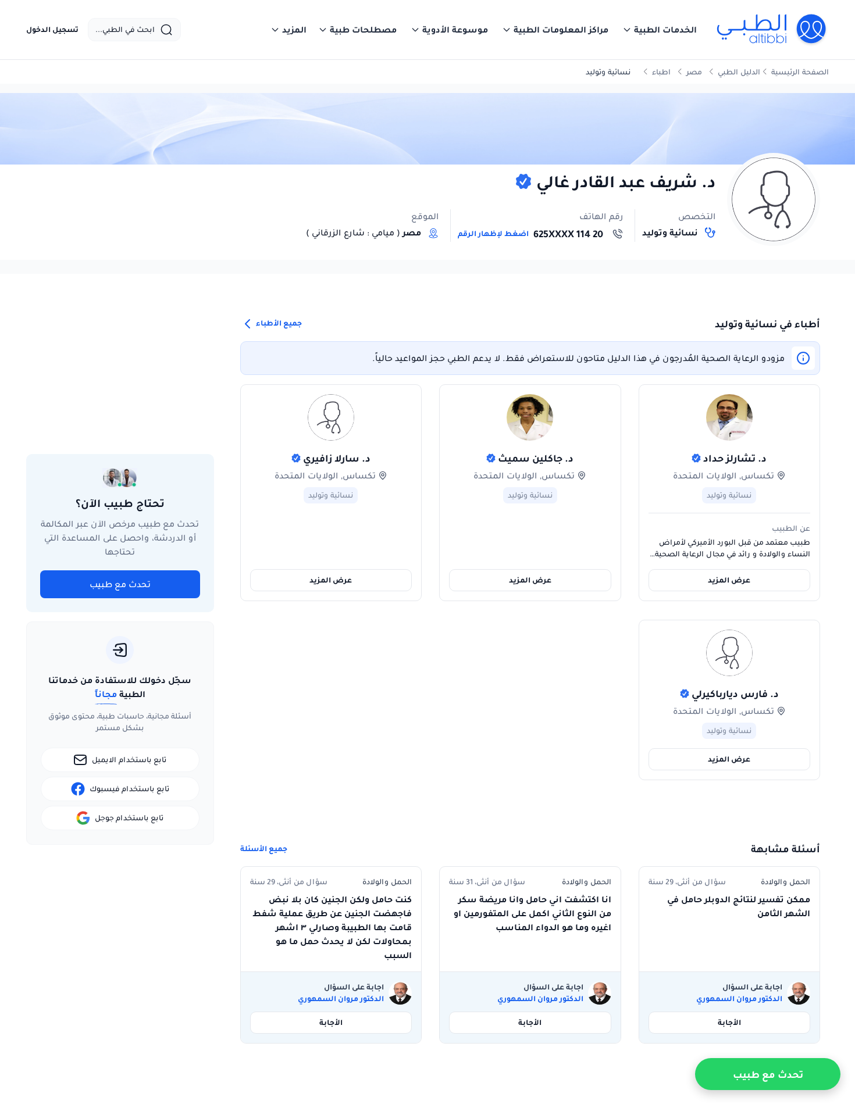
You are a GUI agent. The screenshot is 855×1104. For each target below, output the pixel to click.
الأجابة (729, 1022)
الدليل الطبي (739, 71)
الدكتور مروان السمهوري (739, 999)
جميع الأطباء (278, 323)
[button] (659, 29)
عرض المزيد (729, 580)
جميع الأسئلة (263, 849)
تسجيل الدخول (52, 29)
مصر (694, 71)
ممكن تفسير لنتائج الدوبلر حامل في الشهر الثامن (738, 906)
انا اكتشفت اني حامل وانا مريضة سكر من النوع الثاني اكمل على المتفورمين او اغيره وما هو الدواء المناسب (532, 913)
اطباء (661, 71)
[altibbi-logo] (772, 29)
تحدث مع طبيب (120, 584)
